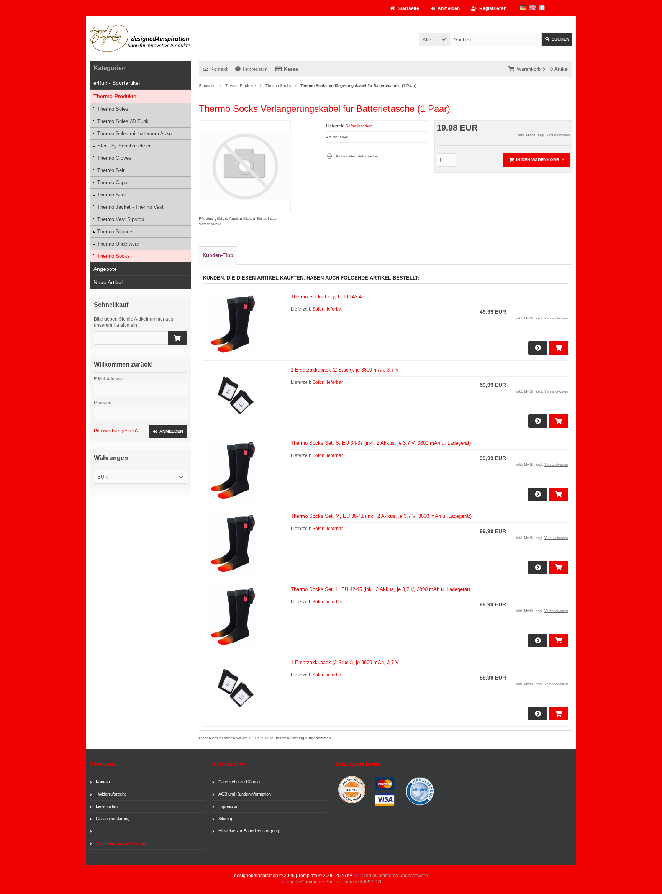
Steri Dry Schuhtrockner (124, 146)
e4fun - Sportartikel (116, 83)
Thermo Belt (111, 170)
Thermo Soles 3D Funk (123, 121)
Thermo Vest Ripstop (120, 219)
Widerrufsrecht (111, 794)
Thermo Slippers (115, 231)
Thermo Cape (112, 182)
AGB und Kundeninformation (244, 794)
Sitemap (225, 818)
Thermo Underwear (118, 244)
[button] (434, 39)
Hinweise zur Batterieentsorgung (248, 831)
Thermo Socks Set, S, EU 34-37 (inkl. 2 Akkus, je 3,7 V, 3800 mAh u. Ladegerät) (381, 443)
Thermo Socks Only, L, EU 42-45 (327, 297)
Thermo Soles (112, 109)
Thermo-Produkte (114, 96)
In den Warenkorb (524, 160)
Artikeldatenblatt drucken (358, 156)
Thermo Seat (111, 195)
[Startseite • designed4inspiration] (140, 38)
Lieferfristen (107, 806)
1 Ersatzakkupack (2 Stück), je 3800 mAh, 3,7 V (345, 370)
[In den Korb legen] (177, 338)
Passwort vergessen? (116, 431)
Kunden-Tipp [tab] (218, 255)
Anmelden (162, 431)
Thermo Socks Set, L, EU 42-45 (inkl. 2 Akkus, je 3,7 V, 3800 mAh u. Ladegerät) (380, 589)
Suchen (552, 39)
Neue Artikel (108, 282)
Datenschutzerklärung (239, 781)
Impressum (255, 69)
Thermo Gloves (114, 158)
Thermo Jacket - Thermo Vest (130, 207)
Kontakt (219, 69)
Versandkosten (558, 135)
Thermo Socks (113, 256)
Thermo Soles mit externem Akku (134, 133)
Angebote (105, 269)
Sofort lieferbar (359, 126)
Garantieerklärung (112, 818)
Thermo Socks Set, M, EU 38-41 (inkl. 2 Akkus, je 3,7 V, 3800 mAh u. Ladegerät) (381, 516)
